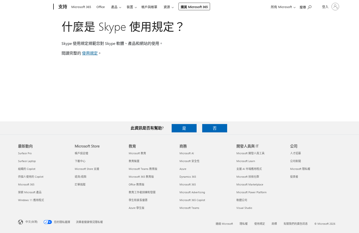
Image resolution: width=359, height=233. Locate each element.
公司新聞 (295, 161)
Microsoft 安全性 (190, 161)
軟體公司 (241, 200)
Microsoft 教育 (137, 153)
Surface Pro (25, 153)
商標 (274, 223)
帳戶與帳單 (149, 7)
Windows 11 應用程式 (31, 200)
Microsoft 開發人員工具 (250, 153)
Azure (183, 169)
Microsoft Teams (189, 208)
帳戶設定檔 (81, 153)
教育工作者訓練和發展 (142, 192)
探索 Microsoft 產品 (30, 192)
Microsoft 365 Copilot (192, 200)
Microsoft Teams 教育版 (143, 169)
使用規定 (90, 53)
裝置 (130, 7)
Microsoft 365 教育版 (141, 176)
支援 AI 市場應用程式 (249, 169)
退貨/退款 (80, 176)
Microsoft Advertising (192, 192)
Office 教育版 (136, 184)
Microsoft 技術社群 (247, 176)
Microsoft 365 (81, 7)
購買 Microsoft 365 (194, 7)
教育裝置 (134, 161)
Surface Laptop (27, 161)
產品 (114, 7)
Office (100, 7)
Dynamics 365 (188, 176)
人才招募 (295, 153)
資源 (167, 7)
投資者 (294, 176)
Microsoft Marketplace (249, 184)
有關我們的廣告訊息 (296, 223)
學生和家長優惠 (138, 200)
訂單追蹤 (80, 184)
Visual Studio (244, 208)
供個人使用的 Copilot (30, 176)
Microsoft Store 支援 (87, 169)
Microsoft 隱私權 (300, 169)
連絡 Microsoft (224, 223)
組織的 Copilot (26, 169)
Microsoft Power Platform (251, 192)
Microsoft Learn (245, 161)
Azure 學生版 (136, 208)
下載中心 (80, 161)
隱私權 (244, 223)
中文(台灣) (31, 221)
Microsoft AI (187, 153)
